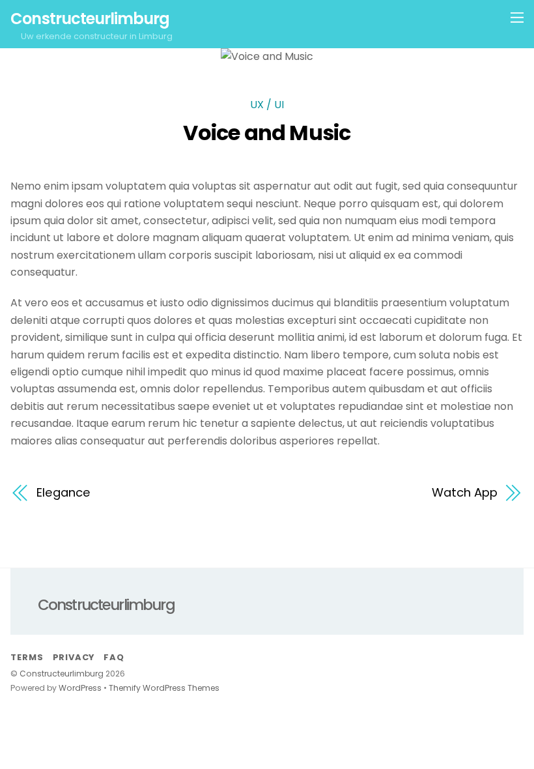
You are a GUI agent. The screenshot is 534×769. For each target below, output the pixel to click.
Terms (26, 657)
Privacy (73, 657)
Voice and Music (266, 132)
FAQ (114, 657)
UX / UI (267, 104)
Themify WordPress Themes (164, 687)
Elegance (63, 492)
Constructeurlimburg (62, 673)
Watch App (464, 492)
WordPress (80, 687)
